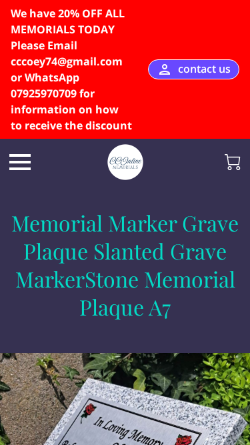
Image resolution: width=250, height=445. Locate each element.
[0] (233, 162)
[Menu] (20, 162)
